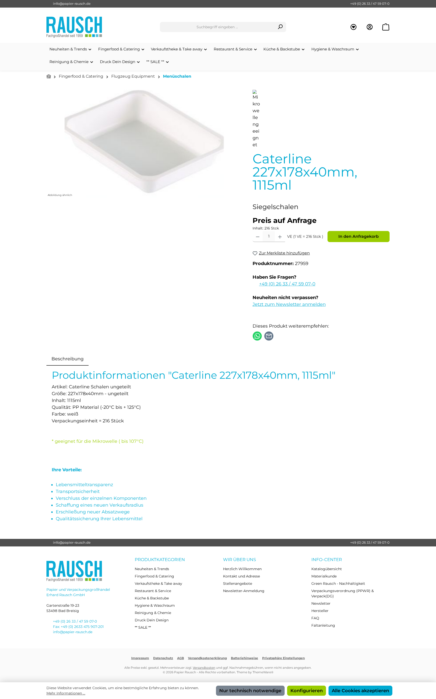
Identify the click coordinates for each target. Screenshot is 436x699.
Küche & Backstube (152, 598)
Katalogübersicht (326, 569)
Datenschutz (163, 658)
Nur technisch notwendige (250, 690)
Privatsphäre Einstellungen (283, 658)
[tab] (67, 359)
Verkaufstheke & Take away (158, 583)
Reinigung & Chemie (153, 612)
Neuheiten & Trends (152, 569)
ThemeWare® (263, 672)
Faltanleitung (323, 625)
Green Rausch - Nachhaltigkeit (338, 583)
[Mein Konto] (369, 27)
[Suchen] (280, 27)
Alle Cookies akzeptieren (360, 690)
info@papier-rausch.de (72, 4)
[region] (144, 144)
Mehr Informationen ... (65, 693)
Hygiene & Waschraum (155, 605)
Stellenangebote (237, 583)
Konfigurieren (306, 690)
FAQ (315, 618)
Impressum (140, 658)
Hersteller (320, 610)
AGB (180, 658)
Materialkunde (324, 576)
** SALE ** (143, 627)
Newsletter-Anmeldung (243, 591)
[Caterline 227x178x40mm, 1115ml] (144, 144)
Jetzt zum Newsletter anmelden (289, 304)
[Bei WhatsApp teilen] (257, 335)
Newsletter (321, 603)
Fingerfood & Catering (154, 576)
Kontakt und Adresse (241, 576)
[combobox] (217, 27)
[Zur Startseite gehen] (74, 27)
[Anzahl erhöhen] (280, 236)
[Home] (49, 76)
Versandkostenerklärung (207, 658)
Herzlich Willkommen (242, 569)
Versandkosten (204, 667)
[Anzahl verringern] (258, 236)
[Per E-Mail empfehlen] (269, 335)
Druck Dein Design (152, 620)
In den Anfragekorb (358, 236)
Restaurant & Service (153, 591)
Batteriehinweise (244, 658)
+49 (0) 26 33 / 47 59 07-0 (370, 4)
